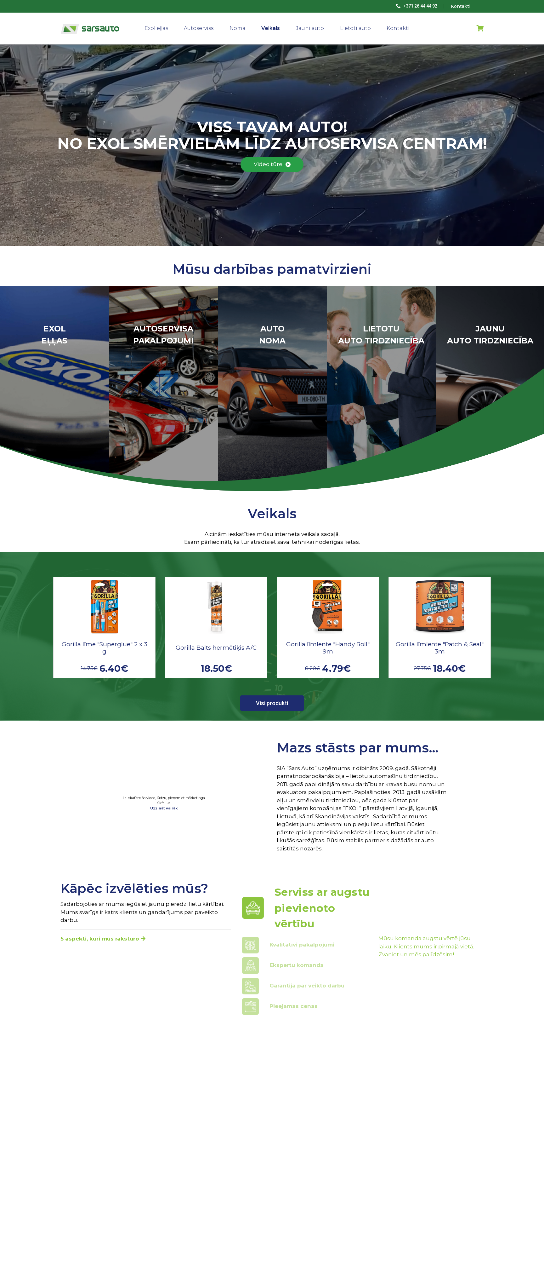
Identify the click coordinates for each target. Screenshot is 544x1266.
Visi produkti (272, 703)
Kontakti (398, 28)
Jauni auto (310, 28)
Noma (238, 28)
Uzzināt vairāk (164, 808)
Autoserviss (198, 28)
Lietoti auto (355, 28)
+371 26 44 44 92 (419, 6)
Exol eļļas (156, 28)
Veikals (270, 28)
